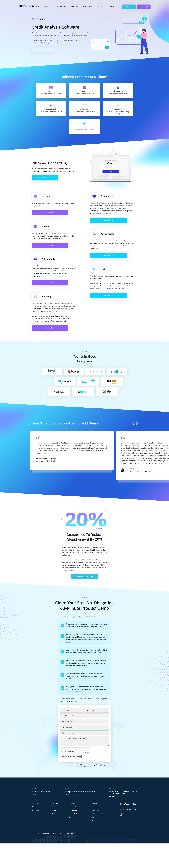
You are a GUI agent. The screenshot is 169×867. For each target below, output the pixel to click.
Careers (54, 810)
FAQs (94, 817)
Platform (61, 6)
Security (71, 817)
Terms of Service (84, 767)
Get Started (72, 810)
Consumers (112, 6)
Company (100, 6)
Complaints (97, 810)
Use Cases (74, 6)
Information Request (100, 814)
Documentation (73, 807)
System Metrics (73, 814)
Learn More (50, 213)
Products (48, 6)
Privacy (94, 821)
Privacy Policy (100, 765)
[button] (133, 423)
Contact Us (96, 807)
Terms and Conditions (68, 834)
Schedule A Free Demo (46, 49)
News (54, 807)
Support (95, 803)
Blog (53, 814)
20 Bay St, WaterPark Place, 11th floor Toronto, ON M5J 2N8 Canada (123, 793)
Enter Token (144, 7)
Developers (87, 6)
